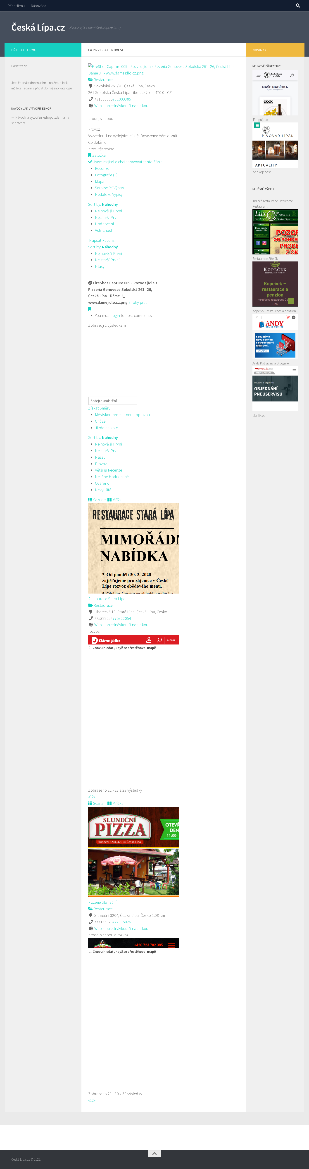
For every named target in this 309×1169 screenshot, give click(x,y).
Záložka (98, 155)
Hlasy (100, 266)
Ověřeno (102, 483)
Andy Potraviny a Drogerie (270, 363)
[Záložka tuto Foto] (89, 308)
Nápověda (38, 5)
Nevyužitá (103, 489)
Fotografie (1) (106, 174)
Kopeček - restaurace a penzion (274, 311)
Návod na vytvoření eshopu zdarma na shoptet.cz (40, 120)
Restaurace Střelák (265, 258)
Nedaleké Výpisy (109, 194)
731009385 (122, 99)
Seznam (99, 499)
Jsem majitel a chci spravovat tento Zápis (127, 161)
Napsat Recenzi (101, 240)
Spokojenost (262, 172)
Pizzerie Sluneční (102, 902)
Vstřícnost (103, 230)
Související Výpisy (109, 187)
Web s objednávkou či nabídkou (121, 105)
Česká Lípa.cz (38, 27)
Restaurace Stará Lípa (106, 598)
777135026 (122, 922)
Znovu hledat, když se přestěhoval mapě (124, 648)
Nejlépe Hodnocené (112, 476)
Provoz (101, 463)
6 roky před (138, 302)
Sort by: (103, 204)
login (116, 315)
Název (100, 457)
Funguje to (260, 119)
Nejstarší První (107, 217)
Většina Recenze (108, 470)
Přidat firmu (16, 5)
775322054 (122, 618)
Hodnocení (104, 223)
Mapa (99, 181)
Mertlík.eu (258, 415)
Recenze (102, 168)
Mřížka (118, 499)
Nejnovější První (108, 210)
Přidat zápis (19, 66)
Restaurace (103, 79)
